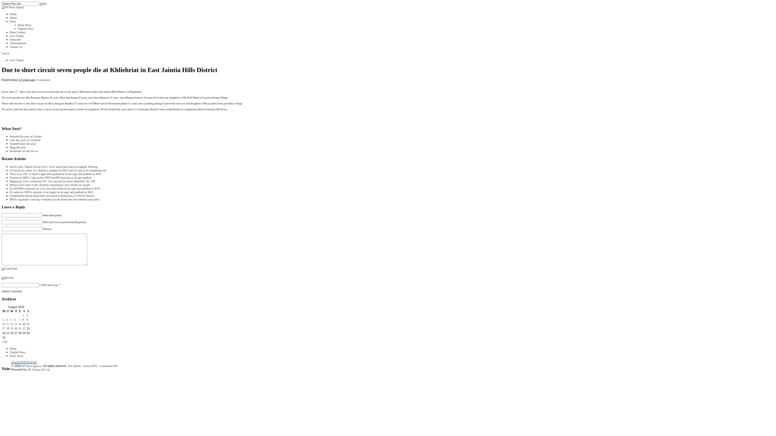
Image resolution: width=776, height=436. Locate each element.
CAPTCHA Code (49, 285)
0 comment (43, 80)
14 (19, 324)
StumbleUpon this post (23, 143)
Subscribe (15, 39)
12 (11, 324)
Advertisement (18, 43)
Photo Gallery (18, 32)
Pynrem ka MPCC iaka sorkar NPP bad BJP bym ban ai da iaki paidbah (50, 177)
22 (23, 328)
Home (13, 14)
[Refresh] (8, 277)
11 (7, 324)
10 (3, 324)
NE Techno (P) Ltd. (39, 369)
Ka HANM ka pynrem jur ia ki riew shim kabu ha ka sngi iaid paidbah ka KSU (55, 188)
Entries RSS (90, 366)
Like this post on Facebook (25, 140)
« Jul (4, 341)
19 (11, 328)
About (13, 17)
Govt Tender (17, 36)
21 (19, 328)
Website (47, 229)
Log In (5, 53)
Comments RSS (109, 366)
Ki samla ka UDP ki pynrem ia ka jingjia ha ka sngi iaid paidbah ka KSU (53, 192)
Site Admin (74, 366)
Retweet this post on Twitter (26, 136)
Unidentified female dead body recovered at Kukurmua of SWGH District (52, 195)
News (13, 21)
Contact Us (16, 46)
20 (15, 328)
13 (15, 324)
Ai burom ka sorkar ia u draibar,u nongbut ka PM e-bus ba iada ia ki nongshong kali (58, 170)
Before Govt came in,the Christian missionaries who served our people (50, 185)
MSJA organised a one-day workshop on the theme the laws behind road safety (55, 199)
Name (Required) (52, 215)
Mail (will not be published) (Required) (64, 222)
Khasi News (24, 25)
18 (7, 328)
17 (3, 328)
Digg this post (18, 147)
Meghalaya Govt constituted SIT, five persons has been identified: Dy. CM (52, 181)
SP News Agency (31, 366)
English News (26, 28)
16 (27, 324)
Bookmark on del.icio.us (24, 151)
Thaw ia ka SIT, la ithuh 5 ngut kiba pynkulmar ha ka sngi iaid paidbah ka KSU (56, 174)
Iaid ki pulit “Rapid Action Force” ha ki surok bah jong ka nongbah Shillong (54, 166)
